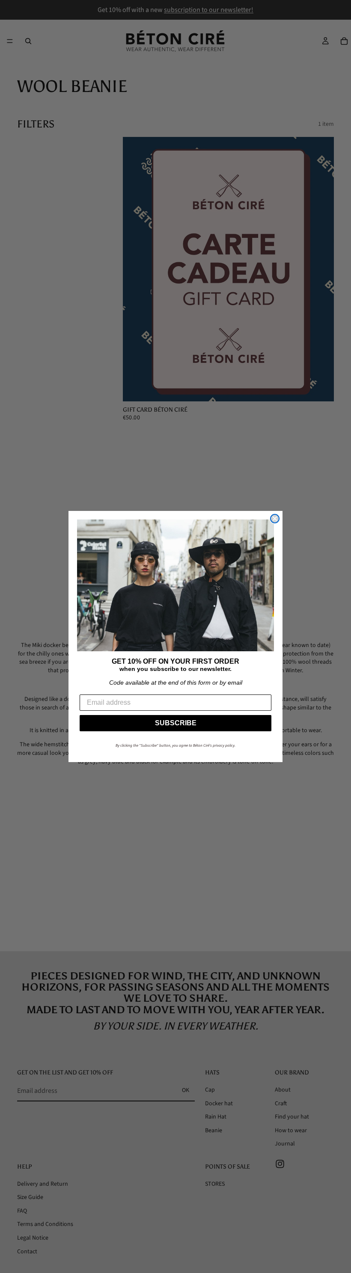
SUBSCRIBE (175, 723)
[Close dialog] (275, 518)
